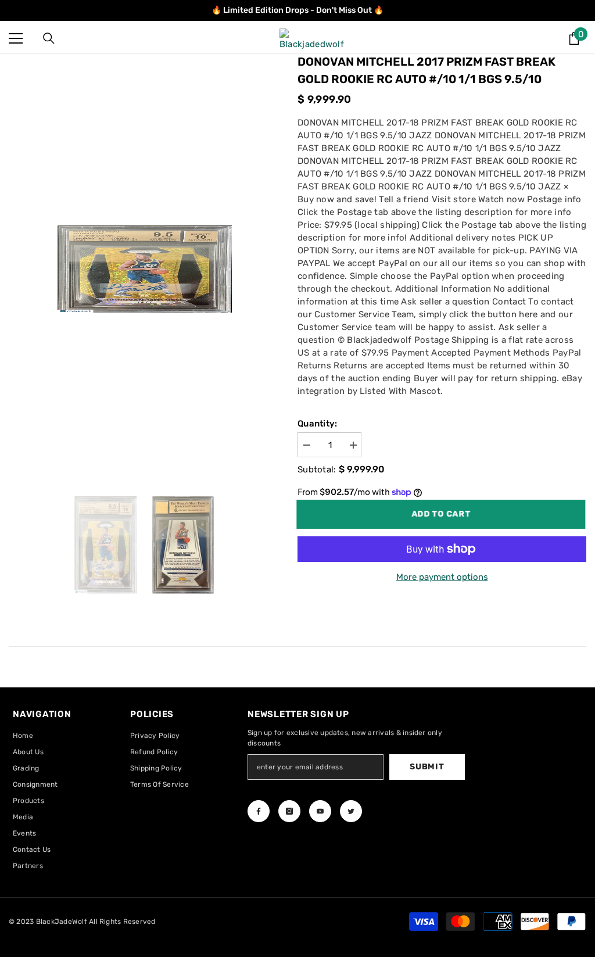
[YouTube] (320, 811)
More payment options (442, 577)
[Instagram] (289, 811)
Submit (427, 767)
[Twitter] (351, 811)
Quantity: (318, 423)
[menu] (16, 38)
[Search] (49, 38)
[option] (144, 269)
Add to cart (442, 514)
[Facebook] (259, 811)
